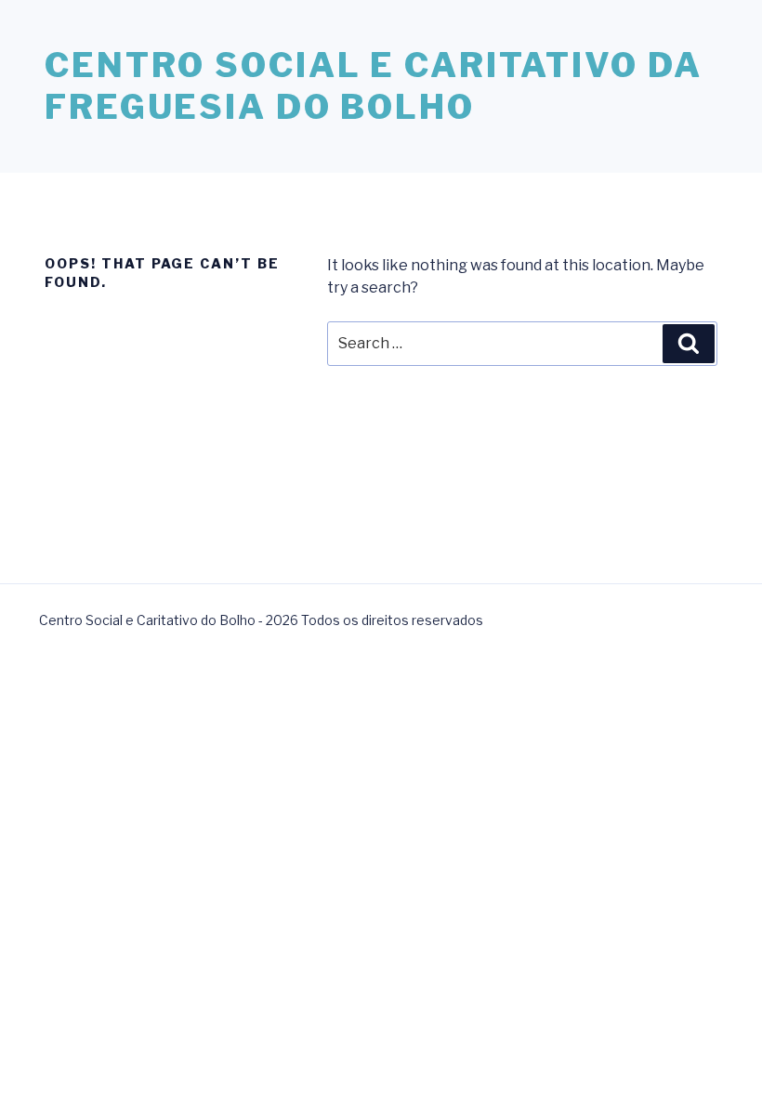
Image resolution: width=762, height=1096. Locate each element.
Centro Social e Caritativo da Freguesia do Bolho (374, 86)
